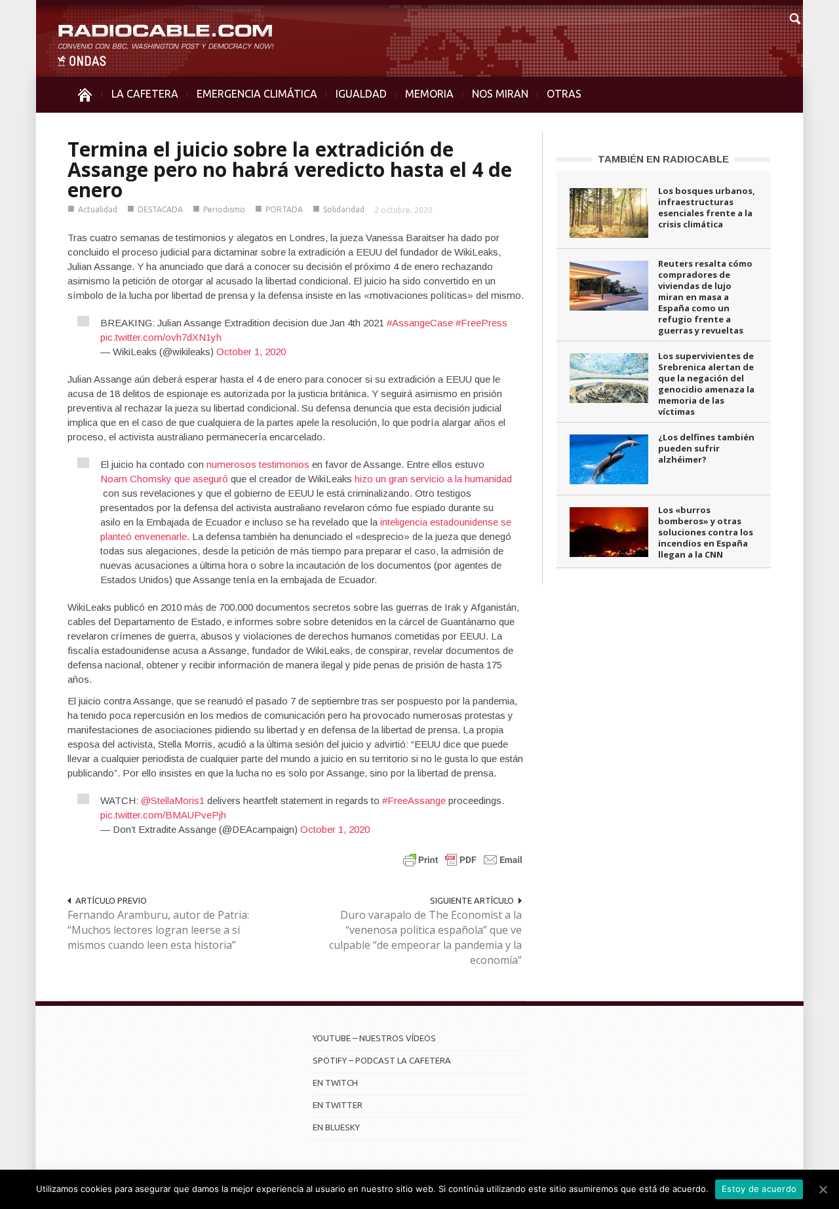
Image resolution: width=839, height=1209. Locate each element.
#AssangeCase (420, 322)
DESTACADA (160, 209)
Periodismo (224, 209)
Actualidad (97, 209)
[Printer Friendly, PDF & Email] (462, 859)
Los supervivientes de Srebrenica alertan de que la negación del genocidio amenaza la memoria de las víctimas (706, 383)
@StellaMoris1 (173, 800)
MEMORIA (429, 94)
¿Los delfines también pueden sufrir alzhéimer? (706, 448)
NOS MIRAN (500, 94)
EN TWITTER (337, 1104)
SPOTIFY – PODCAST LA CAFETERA (382, 1060)
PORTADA (284, 209)
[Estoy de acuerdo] (822, 1189)
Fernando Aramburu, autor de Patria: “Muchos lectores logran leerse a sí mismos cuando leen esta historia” (158, 930)
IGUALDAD (361, 94)
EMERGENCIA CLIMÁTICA (257, 94)
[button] (794, 17)
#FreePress (481, 322)
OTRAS (564, 94)
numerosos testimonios (257, 464)
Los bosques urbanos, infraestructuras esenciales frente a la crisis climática (706, 207)
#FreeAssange (414, 800)
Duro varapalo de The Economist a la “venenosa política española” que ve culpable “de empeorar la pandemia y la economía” (425, 937)
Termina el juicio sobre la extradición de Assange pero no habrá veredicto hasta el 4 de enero (290, 169)
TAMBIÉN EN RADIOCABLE (663, 158)
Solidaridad (343, 209)
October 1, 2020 (251, 351)
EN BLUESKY (336, 1127)
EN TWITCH (335, 1082)
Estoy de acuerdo (759, 1188)
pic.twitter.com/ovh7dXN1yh (161, 337)
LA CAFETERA (144, 94)
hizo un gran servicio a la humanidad (433, 478)
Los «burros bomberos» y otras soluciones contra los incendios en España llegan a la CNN (705, 532)
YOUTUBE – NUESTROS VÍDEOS (374, 1038)
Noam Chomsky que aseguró (164, 478)
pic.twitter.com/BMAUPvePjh (163, 814)
